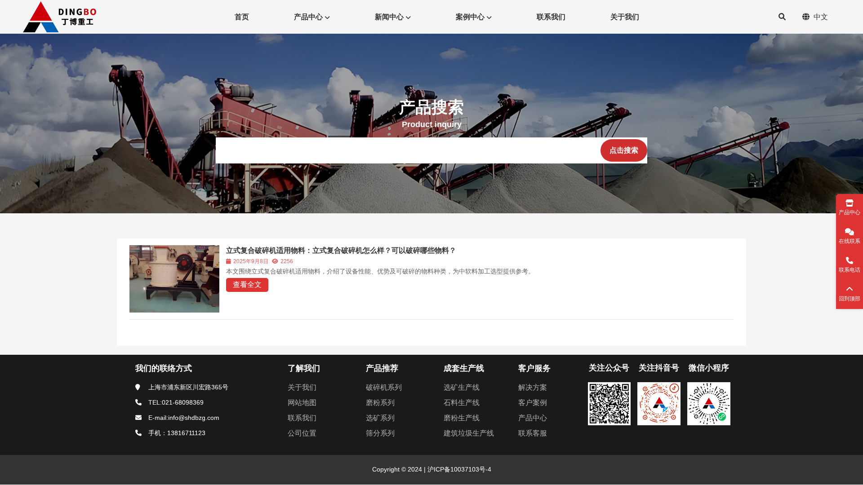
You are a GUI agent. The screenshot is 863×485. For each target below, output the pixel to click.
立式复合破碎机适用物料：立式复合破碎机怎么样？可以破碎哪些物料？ (341, 250)
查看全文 (247, 284)
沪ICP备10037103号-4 (458, 469)
